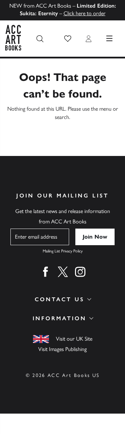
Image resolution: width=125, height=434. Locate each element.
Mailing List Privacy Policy (63, 251)
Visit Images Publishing (62, 349)
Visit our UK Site (74, 338)
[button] (67, 38)
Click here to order (85, 13)
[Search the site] (40, 38)
